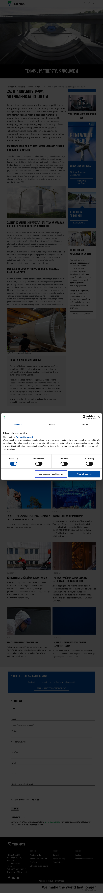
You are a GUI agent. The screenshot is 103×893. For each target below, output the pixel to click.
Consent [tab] (18, 424)
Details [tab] (51, 424)
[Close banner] (99, 417)
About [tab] (85, 424)
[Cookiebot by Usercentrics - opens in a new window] (84, 417)
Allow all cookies (84, 474)
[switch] (38, 464)
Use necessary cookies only (51, 474)
